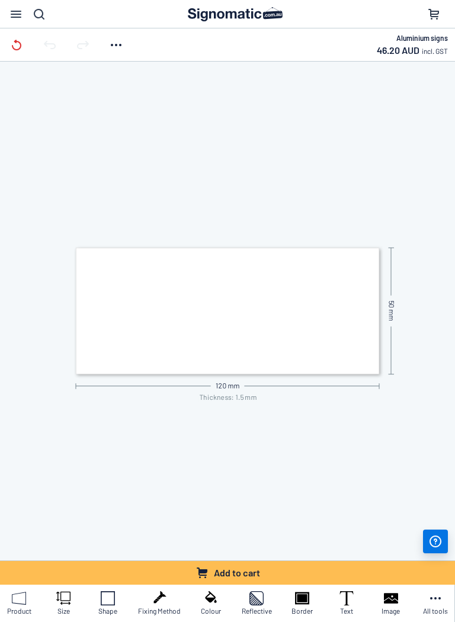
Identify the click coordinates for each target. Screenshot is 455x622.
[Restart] (16, 45)
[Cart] (434, 14)
